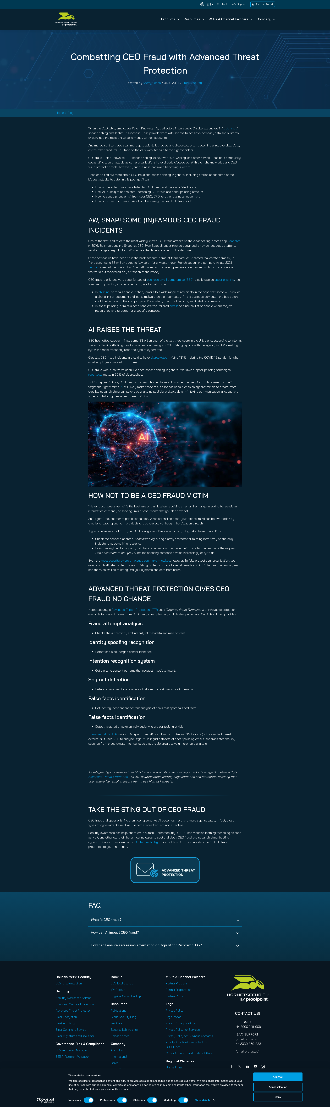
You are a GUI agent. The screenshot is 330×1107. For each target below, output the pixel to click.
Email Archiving (65, 1023)
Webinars (116, 1023)
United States (174, 1067)
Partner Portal (264, 4)
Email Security (192, 83)
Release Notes (120, 1036)
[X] (240, 1067)
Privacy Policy (175, 1010)
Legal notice (173, 1017)
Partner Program (176, 983)
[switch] (122, 1100)
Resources (192, 19)
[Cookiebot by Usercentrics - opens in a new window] (46, 1100)
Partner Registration (178, 989)
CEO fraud (230, 128)
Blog (70, 113)
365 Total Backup (122, 983)
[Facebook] (232, 1067)
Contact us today (146, 842)
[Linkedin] (248, 1067)
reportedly (95, 374)
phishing (103, 292)
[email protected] (247, 1039)
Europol (93, 267)
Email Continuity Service (71, 1029)
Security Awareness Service (73, 998)
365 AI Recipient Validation (73, 1056)
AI (122, 387)
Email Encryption (66, 1017)
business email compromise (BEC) (170, 280)
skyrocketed (159, 357)
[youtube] (255, 1067)
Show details (202, 1100)
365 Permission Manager (71, 1050)
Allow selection (278, 1087)
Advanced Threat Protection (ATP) (135, 610)
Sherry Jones (152, 83)
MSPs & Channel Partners (228, 19)
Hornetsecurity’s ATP (102, 734)
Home (60, 113)
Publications (118, 1010)
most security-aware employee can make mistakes (135, 560)
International (119, 1056)
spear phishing (224, 280)
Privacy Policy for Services (183, 1029)
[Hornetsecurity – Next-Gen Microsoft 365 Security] (66, 19)
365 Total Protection (69, 983)
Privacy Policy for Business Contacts (189, 1036)
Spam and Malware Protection (75, 1004)
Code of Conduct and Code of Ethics (189, 1053)
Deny (278, 1096)
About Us (117, 1050)
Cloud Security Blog (123, 1017)
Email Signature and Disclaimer (75, 1036)
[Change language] (207, 4)
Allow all (278, 1076)
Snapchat (234, 241)
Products (168, 19)
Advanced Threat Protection (108, 777)
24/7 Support (239, 4)
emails (174, 306)
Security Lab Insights (124, 1029)
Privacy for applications (181, 1023)
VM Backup (118, 989)
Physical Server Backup (126, 996)
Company (263, 19)
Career (115, 1063)
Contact (222, 4)
